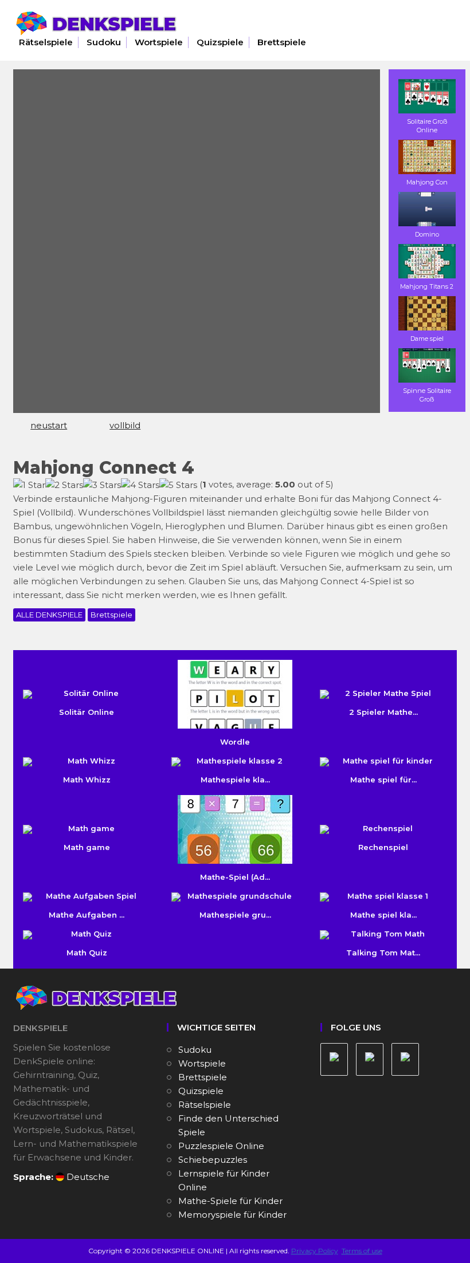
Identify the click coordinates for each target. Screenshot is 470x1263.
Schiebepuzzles (212, 1159)
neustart (48, 425)
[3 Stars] (102, 485)
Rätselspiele (46, 42)
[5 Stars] (178, 485)
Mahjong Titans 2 (426, 286)
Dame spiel (427, 339)
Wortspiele (159, 42)
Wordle (235, 741)
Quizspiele (220, 42)
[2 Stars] (64, 485)
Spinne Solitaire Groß (427, 395)
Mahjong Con (427, 182)
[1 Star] (29, 485)
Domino (427, 234)
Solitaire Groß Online (427, 125)
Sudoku (104, 42)
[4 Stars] (140, 485)
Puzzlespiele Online (221, 1145)
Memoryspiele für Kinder (232, 1214)
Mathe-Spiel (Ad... (235, 877)
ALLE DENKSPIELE (49, 614)
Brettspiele (281, 42)
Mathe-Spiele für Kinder (230, 1200)
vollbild (124, 425)
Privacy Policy (314, 1250)
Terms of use (362, 1250)
